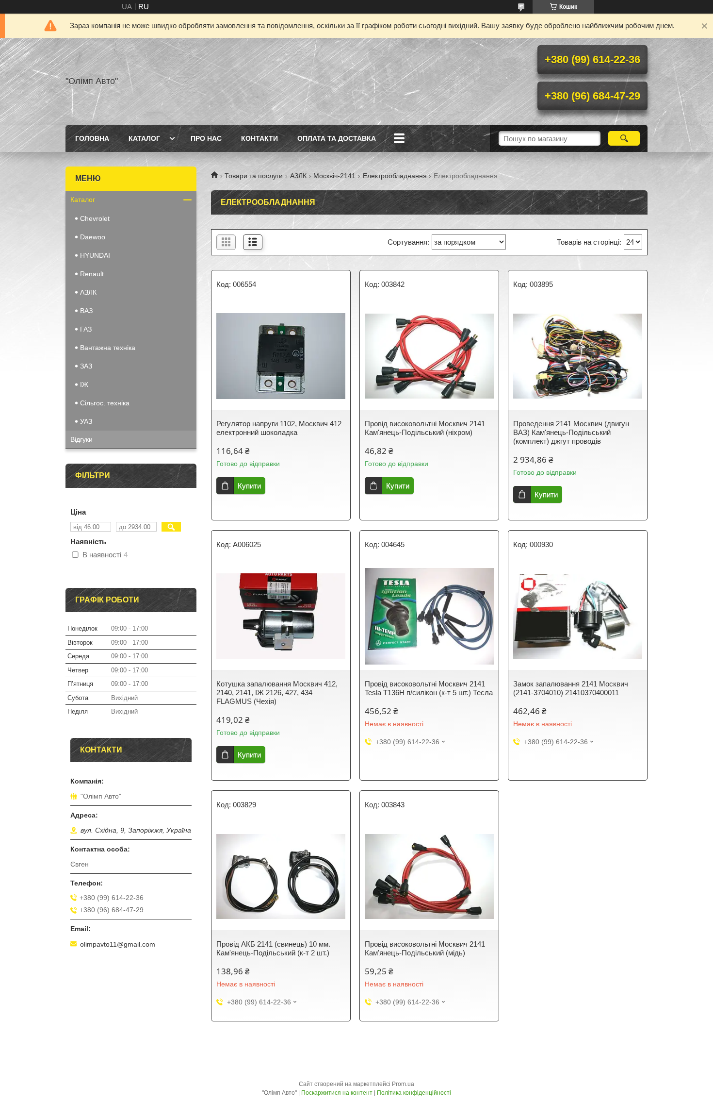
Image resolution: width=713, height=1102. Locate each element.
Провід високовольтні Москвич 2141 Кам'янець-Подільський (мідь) (425, 948)
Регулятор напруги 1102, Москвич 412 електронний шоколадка (278, 427)
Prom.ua (403, 1084)
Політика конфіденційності (414, 1092)
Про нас (206, 138)
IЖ (84, 384)
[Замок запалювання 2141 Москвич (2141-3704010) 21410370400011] (577, 616)
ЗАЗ (86, 366)
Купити (249, 486)
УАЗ (86, 421)
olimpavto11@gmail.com (117, 944)
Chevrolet (95, 218)
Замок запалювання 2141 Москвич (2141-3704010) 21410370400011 (570, 688)
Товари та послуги (254, 176)
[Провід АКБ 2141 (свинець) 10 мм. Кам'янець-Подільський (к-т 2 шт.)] (280, 876)
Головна (92, 138)
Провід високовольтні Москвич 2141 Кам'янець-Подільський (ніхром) (425, 427)
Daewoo (92, 237)
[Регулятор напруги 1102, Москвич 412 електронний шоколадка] (280, 356)
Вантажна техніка (107, 347)
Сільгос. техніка (105, 403)
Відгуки (81, 439)
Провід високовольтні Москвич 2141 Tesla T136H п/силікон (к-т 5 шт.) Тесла (429, 688)
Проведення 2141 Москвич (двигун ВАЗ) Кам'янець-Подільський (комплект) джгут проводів (571, 432)
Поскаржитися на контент (337, 1092)
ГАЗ (86, 329)
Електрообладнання (395, 176)
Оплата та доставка (336, 138)
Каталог (144, 138)
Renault (92, 274)
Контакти (259, 138)
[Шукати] (624, 138)
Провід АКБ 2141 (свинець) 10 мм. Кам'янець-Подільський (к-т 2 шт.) (273, 948)
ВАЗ (86, 311)
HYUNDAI (95, 255)
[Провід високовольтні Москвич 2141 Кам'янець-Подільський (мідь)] (429, 876)
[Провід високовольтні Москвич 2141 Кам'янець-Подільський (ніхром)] (429, 356)
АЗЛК (298, 176)
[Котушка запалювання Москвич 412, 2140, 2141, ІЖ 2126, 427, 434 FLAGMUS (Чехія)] (280, 616)
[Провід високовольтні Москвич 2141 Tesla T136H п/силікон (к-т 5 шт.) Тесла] (429, 616)
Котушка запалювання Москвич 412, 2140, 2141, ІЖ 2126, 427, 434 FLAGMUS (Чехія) (277, 692)
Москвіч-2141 (334, 176)
